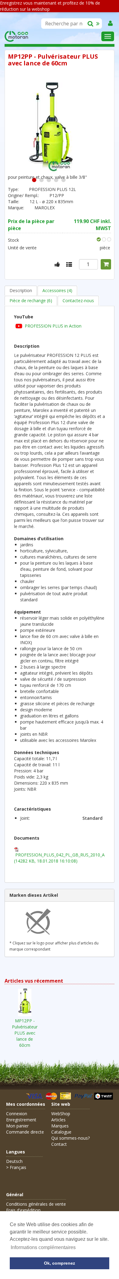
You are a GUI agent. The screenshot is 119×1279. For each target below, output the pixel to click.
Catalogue (61, 1132)
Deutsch (14, 1161)
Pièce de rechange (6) (30, 300)
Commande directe (25, 1132)
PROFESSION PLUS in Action (53, 326)
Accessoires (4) (57, 290)
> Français (16, 1167)
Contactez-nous (78, 300)
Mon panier (17, 1126)
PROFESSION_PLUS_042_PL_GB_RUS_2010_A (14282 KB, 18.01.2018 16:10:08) (59, 858)
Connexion (16, 1113)
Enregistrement (21, 1120)
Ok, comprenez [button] (59, 1263)
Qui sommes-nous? (70, 1138)
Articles (58, 1120)
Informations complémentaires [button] (43, 1247)
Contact (59, 1144)
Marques (60, 1126)
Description (20, 290)
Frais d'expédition (23, 1210)
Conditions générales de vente (36, 1204)
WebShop (60, 1113)
